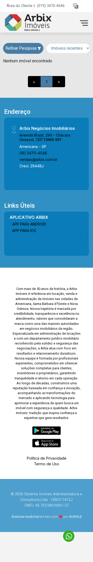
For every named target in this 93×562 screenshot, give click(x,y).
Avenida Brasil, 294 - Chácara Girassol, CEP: (44, 137)
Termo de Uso (46, 464)
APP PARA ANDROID (29, 224)
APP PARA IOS (24, 230)
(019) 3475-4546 (51, 6)
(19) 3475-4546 (33, 153)
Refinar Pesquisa (21, 48)
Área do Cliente (20, 6)
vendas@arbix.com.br (38, 159)
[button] (76, 6)
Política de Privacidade (46, 458)
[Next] (80, 235)
